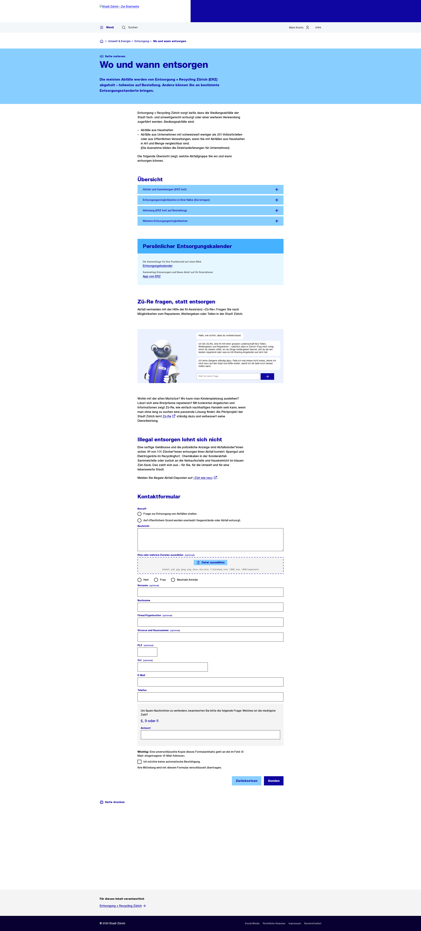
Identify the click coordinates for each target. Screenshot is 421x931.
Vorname (148, 585)
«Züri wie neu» (203, 477)
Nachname (144, 600)
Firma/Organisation (154, 615)
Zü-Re (168, 416)
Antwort (146, 728)
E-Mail (141, 675)
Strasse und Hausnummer (158, 630)
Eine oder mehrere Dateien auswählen (166, 555)
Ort (145, 660)
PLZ (145, 645)
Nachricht (143, 526)
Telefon (142, 690)
